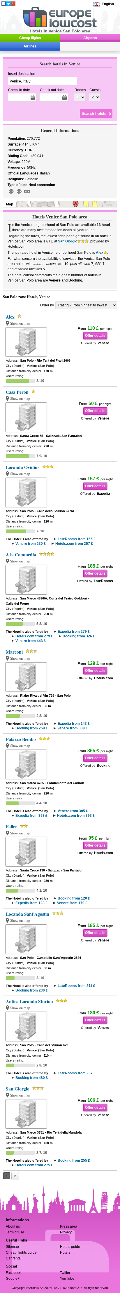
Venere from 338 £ (72, 728)
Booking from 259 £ (31, 728)
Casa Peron (17, 392)
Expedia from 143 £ (74, 724)
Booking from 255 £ (74, 1160)
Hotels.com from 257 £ (74, 544)
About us (13, 1226)
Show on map (20, 323)
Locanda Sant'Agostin (27, 914)
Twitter (65, 1273)
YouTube (67, 1279)
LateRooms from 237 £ (77, 1073)
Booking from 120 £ (74, 898)
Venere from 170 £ (72, 903)
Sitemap (12, 1247)
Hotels (65, 1252)
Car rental (14, 1258)
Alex (99, 253)
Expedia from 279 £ (74, 632)
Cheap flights (30, 38)
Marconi (14, 652)
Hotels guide (70, 1247)
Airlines (30, 46)
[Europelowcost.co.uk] (60, 26)
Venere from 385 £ (73, 811)
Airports (90, 38)
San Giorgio (67, 241)
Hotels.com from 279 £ (34, 636)
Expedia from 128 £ (31, 903)
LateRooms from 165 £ (77, 539)
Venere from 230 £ (30, 544)
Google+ (13, 1279)
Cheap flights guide (21, 1252)
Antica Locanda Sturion (29, 1001)
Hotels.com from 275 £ (34, 1165)
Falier (11, 826)
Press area (68, 1226)
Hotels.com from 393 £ (76, 816)
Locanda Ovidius (22, 467)
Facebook (14, 1273)
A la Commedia (21, 554)
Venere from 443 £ (30, 641)
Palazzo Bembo (21, 739)
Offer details (95, 336)
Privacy (66, 1232)
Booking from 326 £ (79, 636)
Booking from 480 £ (31, 1078)
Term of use (15, 1232)
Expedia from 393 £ (31, 816)
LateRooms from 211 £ (76, 986)
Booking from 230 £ (31, 990)
